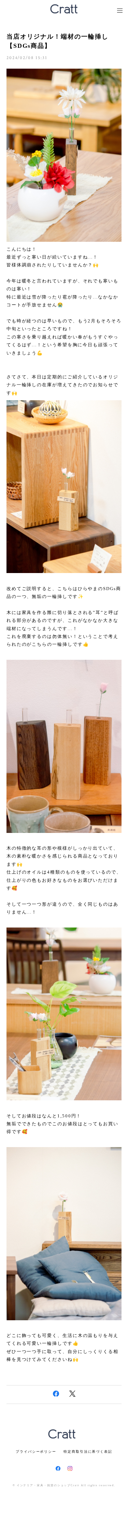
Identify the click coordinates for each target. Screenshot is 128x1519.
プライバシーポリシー (36, 1451)
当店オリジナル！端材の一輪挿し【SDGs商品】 (57, 41)
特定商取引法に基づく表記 (87, 1451)
